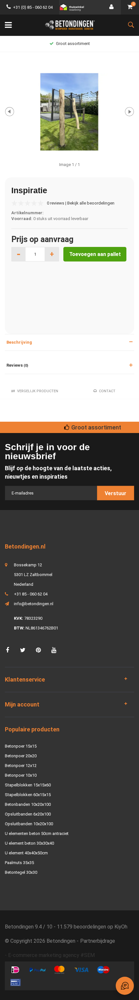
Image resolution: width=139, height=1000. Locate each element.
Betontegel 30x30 (21, 872)
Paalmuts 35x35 (19, 862)
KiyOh (120, 927)
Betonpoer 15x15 (21, 746)
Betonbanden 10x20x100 (28, 804)
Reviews (17, 365)
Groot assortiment (73, 43)
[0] (130, 7)
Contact (107, 391)
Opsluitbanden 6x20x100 (28, 814)
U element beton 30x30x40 (29, 843)
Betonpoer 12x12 (21, 765)
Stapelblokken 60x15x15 (28, 794)
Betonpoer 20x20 (21, 755)
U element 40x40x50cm (26, 852)
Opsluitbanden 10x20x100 (29, 823)
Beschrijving (19, 342)
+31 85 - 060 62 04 (31, 594)
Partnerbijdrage (97, 941)
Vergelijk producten (37, 391)
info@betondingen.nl (33, 603)
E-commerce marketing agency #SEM (51, 955)
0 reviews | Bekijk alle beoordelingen (80, 203)
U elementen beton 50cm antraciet (37, 833)
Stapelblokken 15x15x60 (28, 785)
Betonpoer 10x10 (21, 775)
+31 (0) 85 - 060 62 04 (33, 7)
